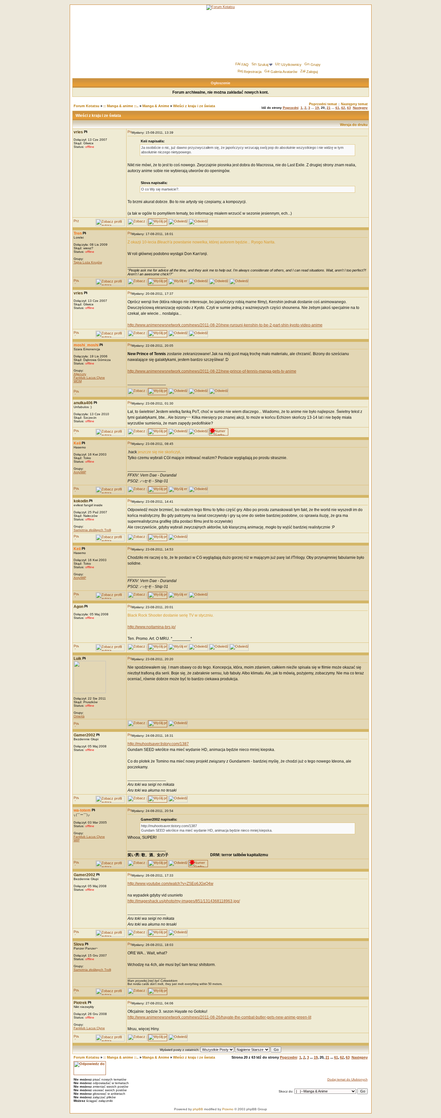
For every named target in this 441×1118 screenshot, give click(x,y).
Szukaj (263, 65)
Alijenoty (80, 374)
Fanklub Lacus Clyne (89, 377)
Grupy (316, 65)
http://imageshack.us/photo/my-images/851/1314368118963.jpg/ (184, 901)
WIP (77, 840)
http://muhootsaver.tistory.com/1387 (158, 744)
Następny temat (354, 104)
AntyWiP (80, 472)
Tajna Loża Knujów (88, 262)
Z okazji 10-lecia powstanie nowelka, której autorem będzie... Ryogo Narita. (201, 242)
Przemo (227, 1109)
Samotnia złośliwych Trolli (92, 530)
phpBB (198, 1109)
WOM (78, 381)
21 (329, 107)
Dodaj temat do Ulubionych (347, 1079)
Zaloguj (312, 72)
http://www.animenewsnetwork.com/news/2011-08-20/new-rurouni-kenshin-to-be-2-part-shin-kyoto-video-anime (225, 325)
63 (349, 107)
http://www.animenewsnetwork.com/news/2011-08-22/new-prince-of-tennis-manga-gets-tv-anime (212, 371)
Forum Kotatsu (86, 106)
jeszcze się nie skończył (159, 452)
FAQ (245, 65)
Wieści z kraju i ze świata (194, 106)
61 (337, 107)
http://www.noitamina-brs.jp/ (152, 627)
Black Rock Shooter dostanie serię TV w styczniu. (171, 615)
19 (317, 107)
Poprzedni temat (323, 104)
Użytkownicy (291, 65)
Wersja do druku (354, 125)
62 (343, 107)
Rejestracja (253, 72)
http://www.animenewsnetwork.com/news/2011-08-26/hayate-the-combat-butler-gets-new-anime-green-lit (219, 1017)
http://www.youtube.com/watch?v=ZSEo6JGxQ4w (170, 883)
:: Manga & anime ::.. (120, 106)
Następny (360, 107)
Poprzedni (291, 107)
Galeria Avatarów (284, 72)
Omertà (79, 716)
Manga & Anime (155, 106)
